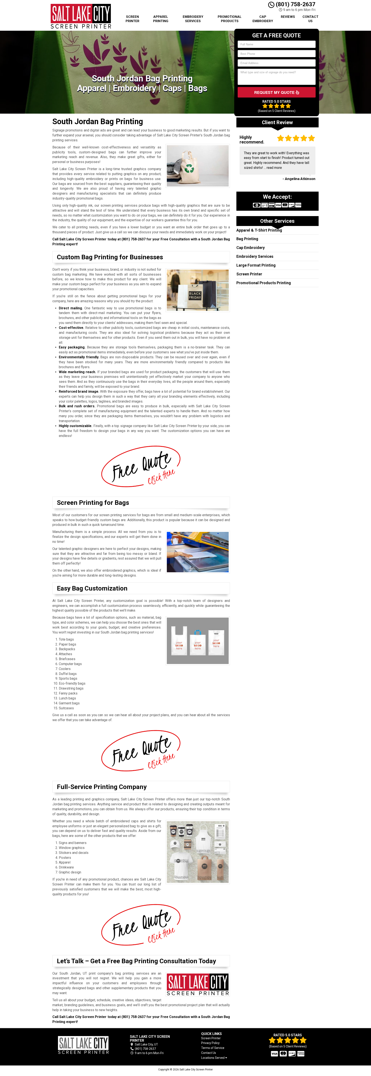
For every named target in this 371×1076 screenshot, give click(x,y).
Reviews (288, 17)
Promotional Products (230, 19)
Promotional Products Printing (263, 283)
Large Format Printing (256, 265)
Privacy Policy (210, 1043)
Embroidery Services (193, 19)
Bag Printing (247, 239)
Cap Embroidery (262, 19)
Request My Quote (275, 92)
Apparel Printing (160, 19)
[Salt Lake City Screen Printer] (83, 1045)
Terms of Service (212, 1048)
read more (274, 168)
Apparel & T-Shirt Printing (259, 230)
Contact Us (310, 19)
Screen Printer (132, 19)
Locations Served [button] (213, 1057)
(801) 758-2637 (294, 4)
